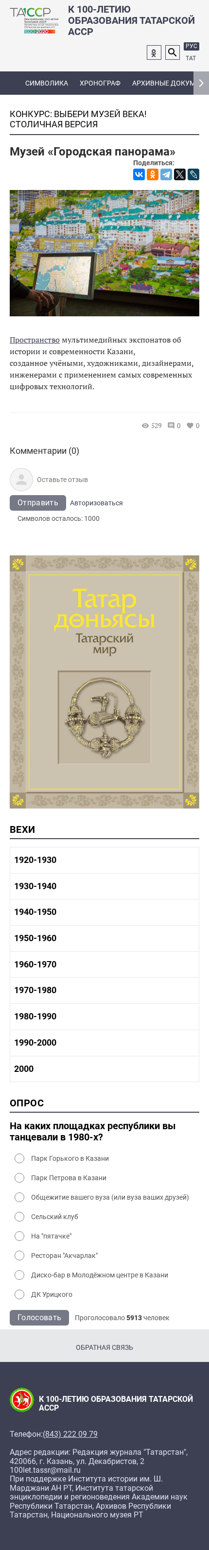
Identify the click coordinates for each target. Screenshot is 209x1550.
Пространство (35, 339)
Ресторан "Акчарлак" (64, 1255)
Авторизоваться (96, 503)
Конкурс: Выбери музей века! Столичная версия (78, 119)
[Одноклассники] (152, 174)
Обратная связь (104, 1347)
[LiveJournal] (193, 174)
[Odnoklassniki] (154, 52)
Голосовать (39, 1317)
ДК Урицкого (51, 1294)
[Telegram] (166, 174)
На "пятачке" (51, 1236)
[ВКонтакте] (139, 174)
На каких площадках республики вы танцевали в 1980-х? (93, 1131)
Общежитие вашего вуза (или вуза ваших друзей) (110, 1197)
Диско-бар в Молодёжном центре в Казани (99, 1275)
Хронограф (100, 83)
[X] (180, 174)
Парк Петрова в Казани (68, 1178)
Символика (46, 83)
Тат (191, 58)
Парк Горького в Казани (70, 1158)
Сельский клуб (54, 1217)
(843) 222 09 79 (70, 1434)
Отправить (37, 502)
